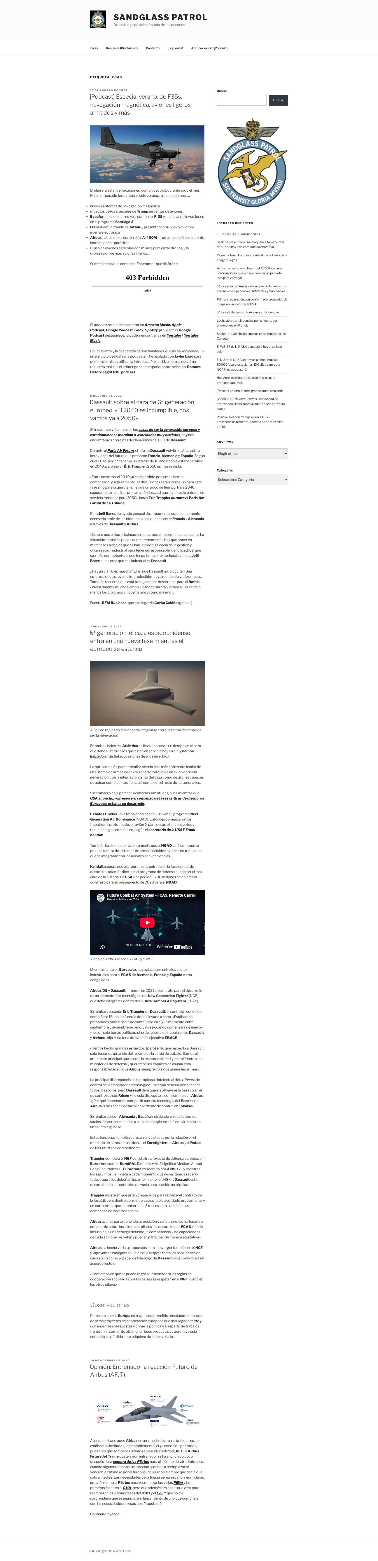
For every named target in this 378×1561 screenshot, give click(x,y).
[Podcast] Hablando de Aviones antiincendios (248, 312)
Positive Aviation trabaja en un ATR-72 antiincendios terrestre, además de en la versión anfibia (250, 422)
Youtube (174, 335)
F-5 (160, 1493)
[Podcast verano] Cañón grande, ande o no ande (250, 391)
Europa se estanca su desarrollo (117, 803)
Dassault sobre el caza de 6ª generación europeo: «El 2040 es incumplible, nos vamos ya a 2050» (142, 410)
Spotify (151, 330)
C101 (127, 1488)
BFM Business (114, 603)
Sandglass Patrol (161, 17)
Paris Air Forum (120, 451)
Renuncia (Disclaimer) (122, 48)
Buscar (222, 91)
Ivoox (139, 330)
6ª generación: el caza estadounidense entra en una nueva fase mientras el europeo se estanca (140, 640)
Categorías (225, 470)
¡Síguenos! (175, 48)
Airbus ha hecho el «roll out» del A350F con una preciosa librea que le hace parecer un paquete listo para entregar (249, 273)
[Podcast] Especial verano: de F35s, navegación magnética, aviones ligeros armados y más (140, 104)
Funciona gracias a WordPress (110, 1551)
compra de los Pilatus (131, 1462)
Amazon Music (157, 325)
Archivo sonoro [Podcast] (209, 48)
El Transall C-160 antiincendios (238, 234)
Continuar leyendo (105, 1514)
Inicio (94, 48)
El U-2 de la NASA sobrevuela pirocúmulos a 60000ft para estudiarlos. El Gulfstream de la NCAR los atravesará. (248, 364)
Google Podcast (119, 330)
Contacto (152, 48)
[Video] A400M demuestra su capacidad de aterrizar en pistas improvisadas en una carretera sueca (251, 403)
